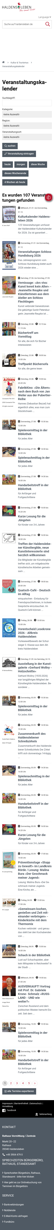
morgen (21, 164)
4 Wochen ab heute (14, 182)
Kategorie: (7, 109)
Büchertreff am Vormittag (28, 334)
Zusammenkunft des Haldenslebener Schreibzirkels (32, 737)
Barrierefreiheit (21, 1103)
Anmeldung (7, 1106)
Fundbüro (9, 1221)
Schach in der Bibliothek (34, 955)
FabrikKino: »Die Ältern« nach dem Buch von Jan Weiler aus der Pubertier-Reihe (34, 393)
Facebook (11, 1110)
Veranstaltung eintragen (21, 153)
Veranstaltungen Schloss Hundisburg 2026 (34, 253)
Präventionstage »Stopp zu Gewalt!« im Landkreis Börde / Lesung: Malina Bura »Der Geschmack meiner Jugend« (35, 870)
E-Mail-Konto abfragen (16, 1216)
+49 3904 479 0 (14, 1154)
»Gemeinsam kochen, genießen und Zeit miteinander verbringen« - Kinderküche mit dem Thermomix (33, 916)
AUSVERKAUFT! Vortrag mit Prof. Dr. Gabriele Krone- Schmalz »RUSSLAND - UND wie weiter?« (34, 994)
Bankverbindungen (14, 1204)
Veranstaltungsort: (12, 131)
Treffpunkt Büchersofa (33, 364)
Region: (6, 120)
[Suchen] (47, 24)
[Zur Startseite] (27, 6)
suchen (11, 145)
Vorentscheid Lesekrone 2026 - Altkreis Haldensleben (34, 632)
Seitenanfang (45, 1114)
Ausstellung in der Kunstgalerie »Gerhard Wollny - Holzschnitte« (35, 667)
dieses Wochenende (15, 173)
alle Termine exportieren (20, 1091)
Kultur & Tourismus (19, 62)
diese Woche (38, 164)
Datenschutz (36, 1103)
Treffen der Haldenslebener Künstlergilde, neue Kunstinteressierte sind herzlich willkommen (34, 549)
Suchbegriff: (8, 98)
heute (7, 164)
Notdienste (9, 1210)
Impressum (7, 1103)
